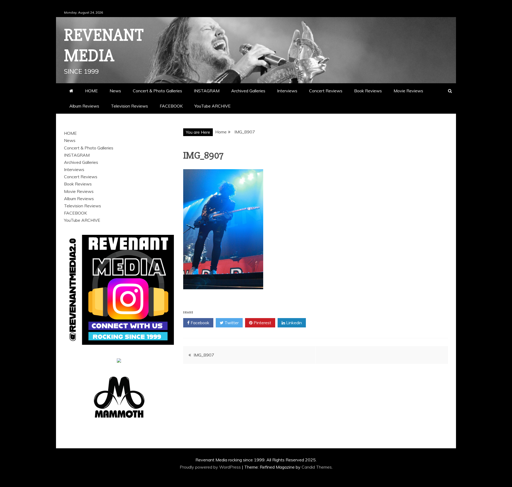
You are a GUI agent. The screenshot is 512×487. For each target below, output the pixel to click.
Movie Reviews (408, 90)
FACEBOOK (171, 106)
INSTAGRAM (206, 90)
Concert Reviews (325, 90)
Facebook (199, 322)
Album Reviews (84, 106)
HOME (91, 90)
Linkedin (293, 322)
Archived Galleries (248, 90)
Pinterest (262, 322)
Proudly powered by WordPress (211, 467)
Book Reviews (368, 90)
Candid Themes (317, 467)
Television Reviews (129, 106)
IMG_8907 (204, 355)
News (115, 90)
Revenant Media (104, 45)
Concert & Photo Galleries (157, 90)
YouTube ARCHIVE (212, 106)
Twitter (231, 322)
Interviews (287, 90)
